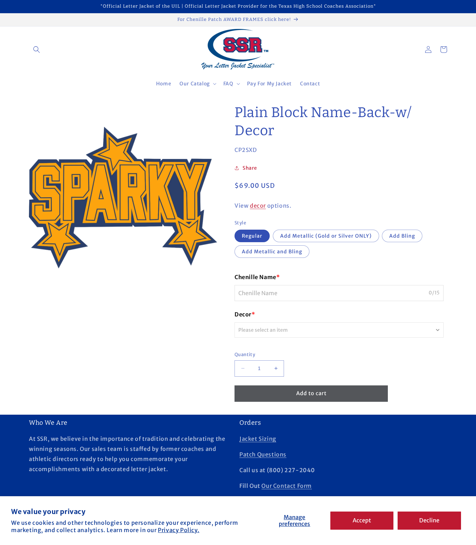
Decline (429, 520)
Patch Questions (262, 454)
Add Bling (402, 236)
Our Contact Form (286, 485)
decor (258, 205)
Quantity (245, 355)
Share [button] (250, 168)
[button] (36, 49)
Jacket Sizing (257, 438)
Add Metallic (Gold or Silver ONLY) (326, 236)
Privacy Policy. (178, 530)
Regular (252, 236)
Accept (362, 520)
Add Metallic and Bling (272, 251)
